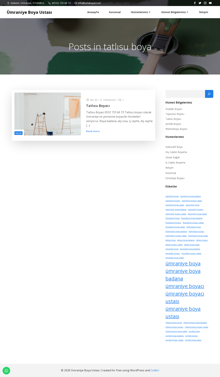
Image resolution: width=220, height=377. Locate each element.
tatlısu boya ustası (192, 244)
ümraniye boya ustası (183, 312)
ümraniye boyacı (185, 286)
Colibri (155, 370)
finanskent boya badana (191, 218)
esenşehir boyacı (195, 209)
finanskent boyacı (173, 222)
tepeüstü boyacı (173, 253)
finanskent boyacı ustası (193, 222)
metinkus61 (109, 99)
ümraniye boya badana (183, 274)
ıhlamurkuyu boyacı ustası (196, 327)
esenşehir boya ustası (197, 214)
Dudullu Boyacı (174, 109)
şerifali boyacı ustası (174, 340)
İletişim (203, 12)
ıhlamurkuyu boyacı (174, 327)
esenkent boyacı (173, 200)
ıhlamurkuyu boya (174, 322)
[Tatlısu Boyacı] (47, 114)
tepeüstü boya (172, 249)
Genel (18, 133)
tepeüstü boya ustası (175, 257)
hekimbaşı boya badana (176, 231)
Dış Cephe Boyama (176, 152)
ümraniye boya (183, 263)
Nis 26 (93, 99)
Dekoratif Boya (174, 146)
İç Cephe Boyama (175, 162)
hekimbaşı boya (193, 227)
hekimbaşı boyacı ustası (176, 236)
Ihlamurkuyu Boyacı (176, 128)
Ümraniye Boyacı (175, 178)
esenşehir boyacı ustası (176, 214)
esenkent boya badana (190, 196)
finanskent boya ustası (175, 227)
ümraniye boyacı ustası (185, 297)
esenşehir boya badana (176, 209)
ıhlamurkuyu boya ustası (176, 331)
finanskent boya (173, 218)
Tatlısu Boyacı (173, 119)
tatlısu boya (171, 240)
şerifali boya (194, 331)
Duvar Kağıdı (173, 157)
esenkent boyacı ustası (192, 200)
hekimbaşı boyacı (196, 231)
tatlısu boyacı (202, 240)
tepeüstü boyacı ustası (191, 253)
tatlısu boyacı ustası (174, 244)
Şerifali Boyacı (173, 123)
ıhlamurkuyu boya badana (195, 322)
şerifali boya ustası (193, 340)
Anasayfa (93, 12)
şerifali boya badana (175, 336)
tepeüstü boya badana (190, 249)
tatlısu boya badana (186, 240)
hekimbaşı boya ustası (198, 236)
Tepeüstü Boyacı (175, 114)
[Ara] (209, 94)
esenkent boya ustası (175, 205)
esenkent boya (172, 196)
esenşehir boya (192, 205)
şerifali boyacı (191, 336)
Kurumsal (115, 12)
